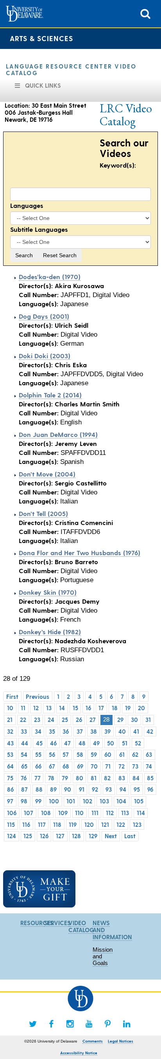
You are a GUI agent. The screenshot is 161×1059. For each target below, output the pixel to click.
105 (138, 801)
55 (38, 754)
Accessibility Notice (78, 1052)
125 (27, 835)
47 (67, 743)
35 (52, 731)
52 (138, 743)
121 (105, 824)
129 (93, 835)
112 (110, 812)
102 (87, 801)
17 (101, 707)
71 (108, 766)
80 (79, 777)
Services (57, 922)
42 (150, 731)
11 (23, 707)
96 (150, 789)
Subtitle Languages (39, 229)
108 (46, 812)
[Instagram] (70, 1023)
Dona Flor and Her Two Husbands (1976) (79, 552)
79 (65, 777)
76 (24, 777)
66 (38, 766)
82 (107, 777)
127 (60, 835)
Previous (37, 696)
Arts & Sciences (41, 38)
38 (93, 731)
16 (88, 707)
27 (92, 719)
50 (110, 743)
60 (107, 754)
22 (23, 719)
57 (66, 754)
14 (62, 707)
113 (125, 812)
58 (80, 754)
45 (39, 743)
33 (24, 731)
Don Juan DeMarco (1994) (58, 434)
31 (148, 719)
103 (104, 801)
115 (11, 824)
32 (10, 731)
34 (38, 731)
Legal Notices (120, 1041)
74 (149, 766)
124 (11, 835)
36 (66, 731)
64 (10, 766)
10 (10, 707)
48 (82, 743)
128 (76, 835)
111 (94, 812)
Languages (26, 205)
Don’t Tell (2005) (43, 513)
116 (26, 824)
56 (52, 754)
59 (94, 754)
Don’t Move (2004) (47, 474)
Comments (92, 1041)
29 (120, 719)
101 (70, 801)
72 (121, 766)
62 (135, 754)
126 (44, 835)
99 (38, 801)
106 (11, 812)
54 (24, 754)
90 (67, 789)
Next (111, 835)
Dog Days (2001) (44, 316)
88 (39, 789)
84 (136, 777)
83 (121, 777)
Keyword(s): (118, 165)
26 (79, 719)
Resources (37, 922)
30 (134, 719)
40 (122, 731)
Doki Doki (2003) (44, 355)
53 (10, 754)
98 (24, 801)
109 (63, 812)
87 (24, 789)
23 (37, 719)
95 (137, 789)
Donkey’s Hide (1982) (50, 631)
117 (42, 824)
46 (53, 743)
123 (137, 824)
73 (135, 766)
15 (75, 707)
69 (80, 766)
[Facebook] (51, 1023)
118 (57, 824)
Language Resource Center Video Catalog (71, 69)
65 (24, 766)
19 (128, 707)
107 (28, 812)
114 (141, 812)
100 (54, 801)
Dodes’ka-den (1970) (49, 276)
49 (96, 743)
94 (123, 789)
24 (51, 719)
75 (10, 777)
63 (149, 754)
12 (36, 707)
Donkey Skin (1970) (48, 592)
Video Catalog (81, 926)
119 (73, 824)
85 (150, 777)
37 (80, 731)
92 (95, 789)
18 (115, 707)
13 (49, 707)
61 (122, 754)
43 (10, 743)
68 (66, 766)
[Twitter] (32, 1023)
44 (24, 743)
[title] (145, 13)
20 (141, 707)
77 (37, 777)
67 (52, 766)
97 (10, 801)
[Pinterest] (107, 1023)
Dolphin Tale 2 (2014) (50, 395)
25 (65, 719)
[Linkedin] (126, 1023)
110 (79, 812)
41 (136, 731)
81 (94, 777)
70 (94, 766)
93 (109, 789)
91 (81, 789)
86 (10, 789)
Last (130, 835)
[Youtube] (89, 1023)
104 (121, 801)
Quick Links (43, 85)
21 (10, 719)
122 (120, 824)
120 (89, 824)
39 (107, 731)
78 (51, 777)
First (12, 696)
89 (53, 789)
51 (124, 743)
